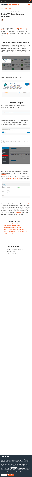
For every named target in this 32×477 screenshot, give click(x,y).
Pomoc (5, 8)
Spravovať (4, 474)
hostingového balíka (14, 178)
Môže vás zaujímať (11, 253)
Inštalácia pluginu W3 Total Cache (15, 249)
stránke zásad (13, 467)
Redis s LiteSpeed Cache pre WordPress (16, 231)
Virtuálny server (9, 233)
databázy (18, 212)
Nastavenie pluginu (11, 251)
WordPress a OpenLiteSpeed (12, 227)
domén (28, 204)
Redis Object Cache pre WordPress (14, 229)
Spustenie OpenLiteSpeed (12, 225)
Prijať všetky (11, 474)
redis (7, 33)
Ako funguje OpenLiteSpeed (12, 224)
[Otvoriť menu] (2, 8)
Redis (10, 8)
